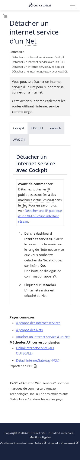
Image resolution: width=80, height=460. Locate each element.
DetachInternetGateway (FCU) (37, 360)
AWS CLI (19, 139)
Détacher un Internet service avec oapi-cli (38, 67)
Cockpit (18, 128)
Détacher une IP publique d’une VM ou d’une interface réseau (40, 215)
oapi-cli (55, 128)
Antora (39, 443)
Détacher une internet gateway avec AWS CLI (40, 71)
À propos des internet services (38, 323)
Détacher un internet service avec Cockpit (38, 57)
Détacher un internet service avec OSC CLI (38, 62)
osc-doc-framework (63, 443)
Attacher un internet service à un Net (43, 337)
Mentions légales (40, 437)
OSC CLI (37, 128)
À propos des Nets (29, 330)
